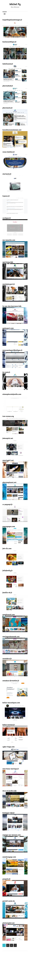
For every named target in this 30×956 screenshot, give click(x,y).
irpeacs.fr (6, 196)
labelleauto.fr (7, 64)
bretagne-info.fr (8, 813)
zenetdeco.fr (7, 658)
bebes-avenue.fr (8, 725)
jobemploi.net (7, 438)
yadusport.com (8, 328)
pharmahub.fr (7, 86)
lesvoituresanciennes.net (11, 130)
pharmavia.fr (7, 108)
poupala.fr (6, 879)
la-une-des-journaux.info (11, 306)
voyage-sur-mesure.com (11, 835)
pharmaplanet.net (9, 482)
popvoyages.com (8, 526)
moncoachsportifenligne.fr (12, 350)
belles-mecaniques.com (11, 702)
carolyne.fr (6, 218)
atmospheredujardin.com (11, 394)
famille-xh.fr (7, 592)
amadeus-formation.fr (10, 680)
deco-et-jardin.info (9, 791)
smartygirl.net (8, 460)
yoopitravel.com (8, 614)
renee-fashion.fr (8, 152)
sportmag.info (7, 262)
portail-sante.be (8, 901)
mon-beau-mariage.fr (10, 769)
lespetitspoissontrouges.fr (12, 20)
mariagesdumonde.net (10, 636)
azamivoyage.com (9, 857)
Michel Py (15, 4)
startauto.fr (6, 174)
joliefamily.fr (7, 570)
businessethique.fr (9, 42)
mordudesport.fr (8, 284)
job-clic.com (6, 548)
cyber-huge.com (8, 747)
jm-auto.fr (6, 372)
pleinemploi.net (8, 923)
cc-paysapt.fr (7, 504)
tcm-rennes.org (8, 416)
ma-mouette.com (8, 240)
